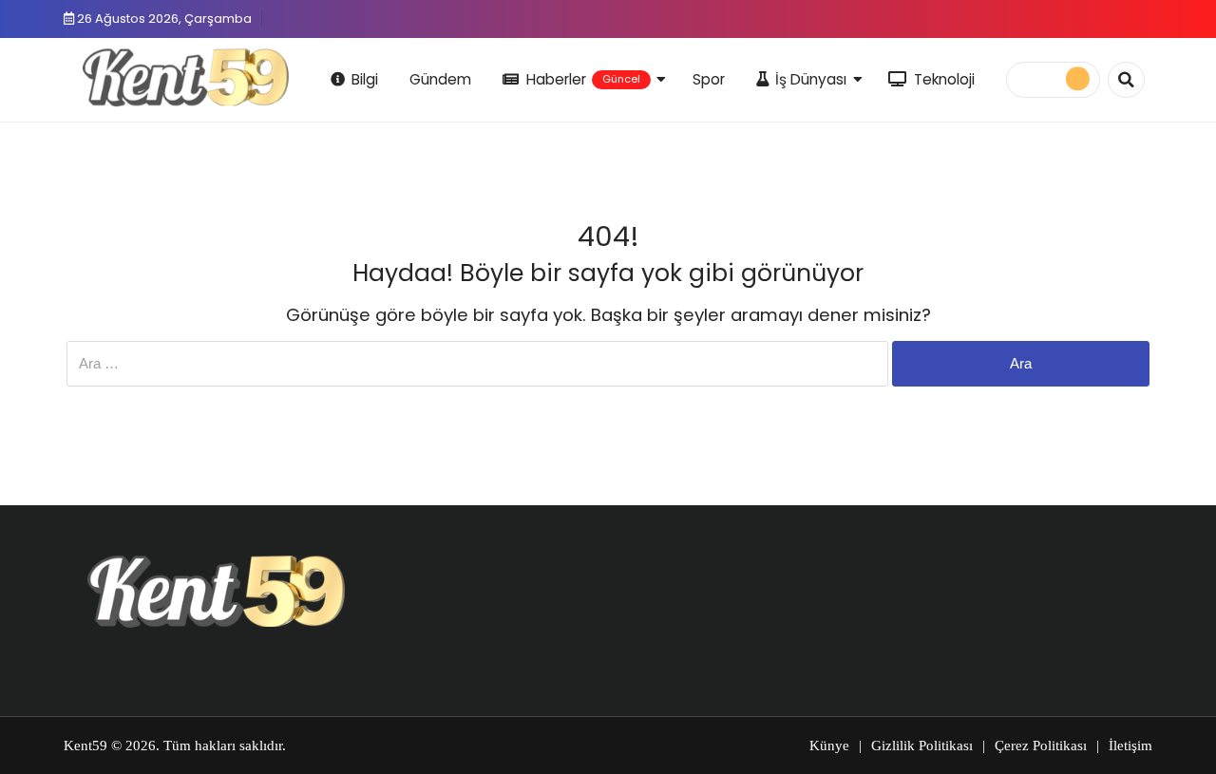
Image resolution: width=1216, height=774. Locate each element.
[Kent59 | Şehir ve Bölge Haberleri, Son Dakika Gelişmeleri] (189, 77)
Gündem (440, 79)
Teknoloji (944, 79)
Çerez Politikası (1041, 745)
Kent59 (85, 745)
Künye (829, 745)
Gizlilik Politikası (922, 745)
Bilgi (365, 79)
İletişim (1130, 745)
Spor (709, 79)
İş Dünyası (810, 79)
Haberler (583, 79)
